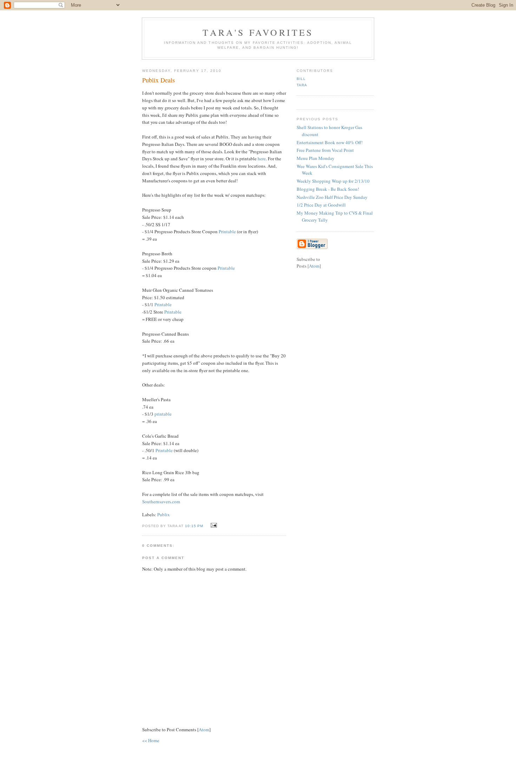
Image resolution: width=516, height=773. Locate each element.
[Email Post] (212, 525)
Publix (163, 514)
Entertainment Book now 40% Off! (330, 142)
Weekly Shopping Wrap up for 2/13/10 (333, 181)
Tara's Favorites (258, 32)
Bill (301, 79)
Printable (227, 231)
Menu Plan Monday (316, 158)
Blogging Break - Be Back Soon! (328, 189)
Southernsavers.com (161, 501)
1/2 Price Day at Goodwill (321, 205)
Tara (302, 85)
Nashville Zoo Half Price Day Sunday (332, 197)
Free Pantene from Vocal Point (325, 150)
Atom (204, 729)
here (261, 158)
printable (163, 414)
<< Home (150, 740)
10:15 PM (195, 526)
